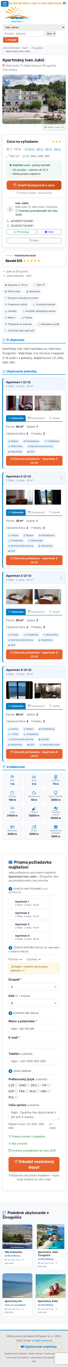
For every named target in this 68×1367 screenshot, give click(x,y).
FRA (22, 1091)
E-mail (14, 1037)
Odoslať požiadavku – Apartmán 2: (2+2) (36, 560)
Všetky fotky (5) (55, 127)
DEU (34, 1085)
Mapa (35, 240)
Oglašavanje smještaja (40, 1346)
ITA (45, 1085)
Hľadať (11, 39)
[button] (34, 259)
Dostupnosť (38, 418)
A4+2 (57, 149)
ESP (11, 1091)
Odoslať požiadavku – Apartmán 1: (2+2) (36, 460)
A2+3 (48, 149)
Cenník (56, 418)
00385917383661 (22, 220)
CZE (11, 1085)
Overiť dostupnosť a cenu (36, 185)
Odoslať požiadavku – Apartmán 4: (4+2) (36, 754)
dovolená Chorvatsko (18, 1357)
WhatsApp (23, 231)
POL (11, 1097)
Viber (51, 231)
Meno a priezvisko (22, 1021)
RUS (33, 1091)
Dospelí (15, 979)
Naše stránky (35, 1353)
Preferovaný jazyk (27, 1079)
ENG (23, 1085)
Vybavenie (17, 418)
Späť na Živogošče (17, 271)
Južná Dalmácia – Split (15, 47)
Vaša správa (23, 1105)
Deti (19, 996)
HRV (44, 1091)
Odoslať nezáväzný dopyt (36, 1164)
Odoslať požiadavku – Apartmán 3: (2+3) (36, 654)
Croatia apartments (53, 1353)
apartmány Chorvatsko (42, 1357)
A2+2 (31, 149)
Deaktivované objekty (16, 1353)
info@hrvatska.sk (42, 1340)
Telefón (20, 1054)
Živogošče (37, 47)
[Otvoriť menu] (4, 4)
